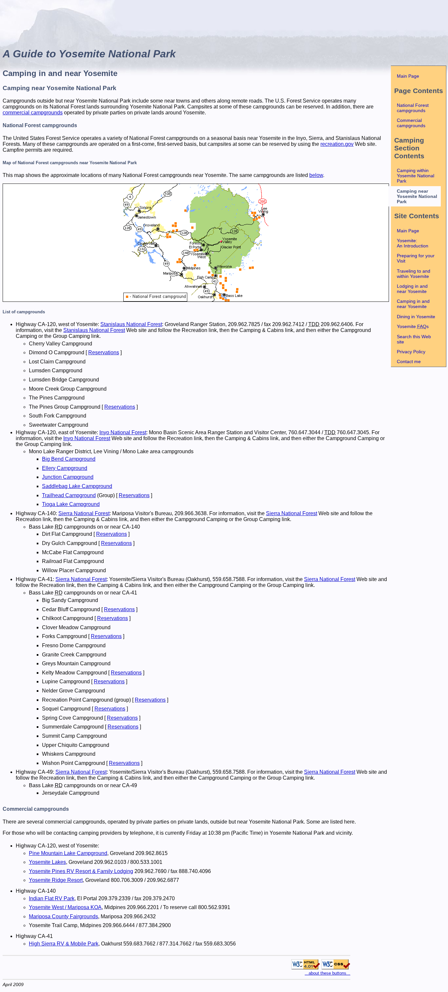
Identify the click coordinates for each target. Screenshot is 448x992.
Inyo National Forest (122, 432)
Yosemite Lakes (47, 862)
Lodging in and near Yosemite (412, 288)
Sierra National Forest (84, 513)
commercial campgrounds (33, 112)
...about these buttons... (327, 973)
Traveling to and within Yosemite (413, 273)
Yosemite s (413, 326)
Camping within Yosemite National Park (415, 176)
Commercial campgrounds (411, 123)
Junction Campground (67, 477)
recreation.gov (337, 144)
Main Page (408, 76)
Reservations (103, 352)
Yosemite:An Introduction (412, 243)
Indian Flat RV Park (51, 898)
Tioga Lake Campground (71, 504)
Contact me (409, 361)
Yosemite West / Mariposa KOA (65, 907)
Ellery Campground (64, 468)
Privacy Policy (411, 351)
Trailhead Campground (69, 495)
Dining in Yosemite (416, 316)
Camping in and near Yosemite (413, 304)
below (316, 175)
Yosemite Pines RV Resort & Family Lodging (81, 871)
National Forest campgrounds (413, 108)
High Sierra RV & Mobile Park (63, 943)
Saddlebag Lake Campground (77, 486)
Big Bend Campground (68, 459)
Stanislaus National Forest (131, 324)
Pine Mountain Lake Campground (68, 853)
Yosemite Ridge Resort (56, 880)
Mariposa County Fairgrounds (63, 916)
